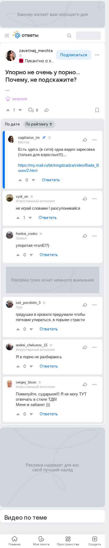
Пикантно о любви (40, 61)
